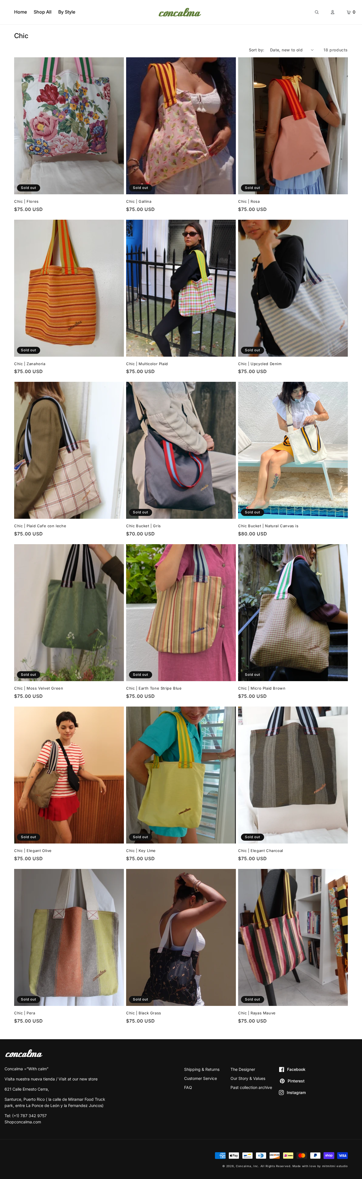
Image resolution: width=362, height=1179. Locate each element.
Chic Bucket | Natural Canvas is (268, 526)
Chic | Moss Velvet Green (38, 688)
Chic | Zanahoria (30, 363)
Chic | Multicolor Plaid (147, 363)
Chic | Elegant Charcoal (260, 850)
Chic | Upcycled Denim (260, 363)
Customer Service (200, 1078)
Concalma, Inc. (247, 1166)
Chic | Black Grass (143, 1013)
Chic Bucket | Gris (143, 526)
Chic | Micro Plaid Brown (261, 688)
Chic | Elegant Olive (33, 850)
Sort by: (256, 49)
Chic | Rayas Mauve (257, 1013)
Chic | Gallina (138, 201)
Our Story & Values (247, 1078)
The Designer (242, 1069)
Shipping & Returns (201, 1069)
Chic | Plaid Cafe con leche (40, 526)
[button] (317, 12)
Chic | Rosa (249, 201)
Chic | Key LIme (141, 850)
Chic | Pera (24, 1013)
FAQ (188, 1087)
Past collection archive (251, 1087)
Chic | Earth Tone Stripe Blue (154, 688)
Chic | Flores (26, 201)
